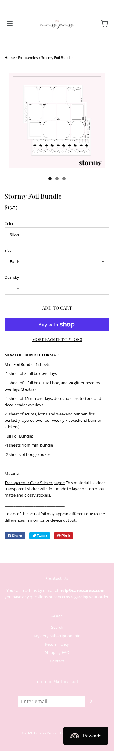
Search (57, 627)
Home (10, 57)
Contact (57, 661)
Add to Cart (57, 308)
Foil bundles (28, 57)
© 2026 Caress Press (38, 733)
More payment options (57, 339)
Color (9, 223)
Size (8, 250)
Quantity (12, 277)
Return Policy (57, 644)
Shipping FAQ (57, 652)
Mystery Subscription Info (57, 635)
